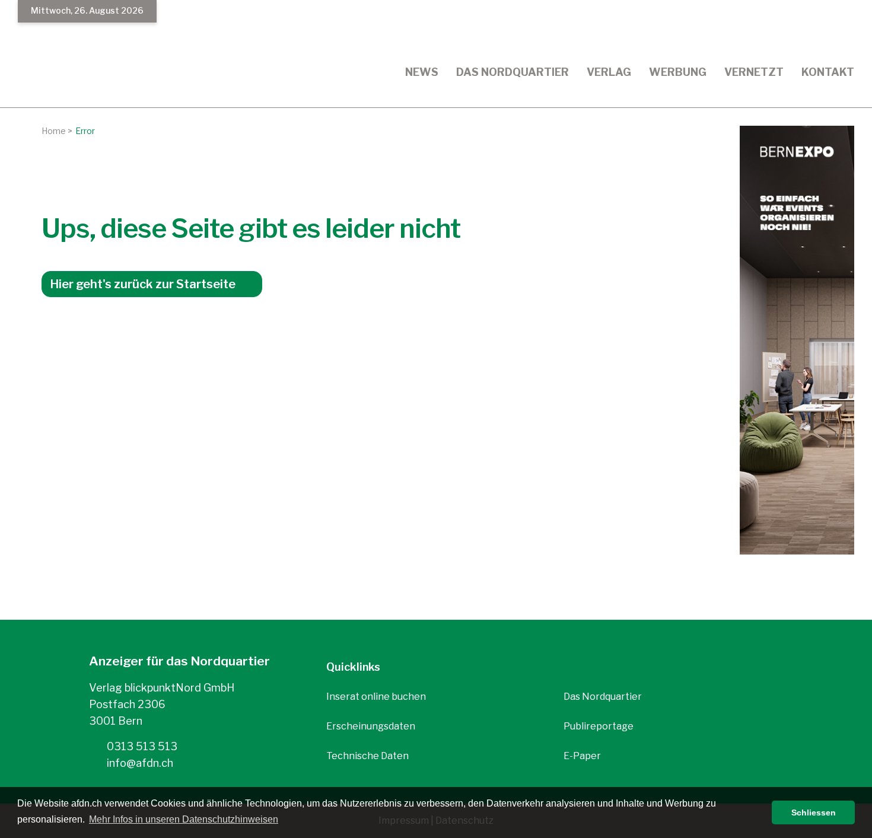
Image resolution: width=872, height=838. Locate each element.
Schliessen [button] (813, 812)
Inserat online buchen (376, 696)
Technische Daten (367, 755)
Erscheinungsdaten (370, 726)
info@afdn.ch (138, 763)
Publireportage (599, 726)
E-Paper (582, 755)
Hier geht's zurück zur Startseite (142, 284)
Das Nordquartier (603, 696)
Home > (57, 131)
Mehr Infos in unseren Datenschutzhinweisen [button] (183, 819)
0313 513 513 (140, 746)
